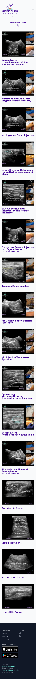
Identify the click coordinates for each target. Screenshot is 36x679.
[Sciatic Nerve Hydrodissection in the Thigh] (18, 417)
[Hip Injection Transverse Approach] (18, 341)
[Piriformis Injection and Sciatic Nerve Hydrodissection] (18, 453)
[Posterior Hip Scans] (18, 561)
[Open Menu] (33, 9)
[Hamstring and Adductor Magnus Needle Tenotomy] (18, 83)
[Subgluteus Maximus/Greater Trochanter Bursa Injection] (18, 378)
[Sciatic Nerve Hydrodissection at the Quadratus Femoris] (18, 44)
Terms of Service (8, 640)
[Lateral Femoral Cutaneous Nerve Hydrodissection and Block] (18, 154)
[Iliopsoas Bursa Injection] (18, 270)
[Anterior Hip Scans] (18, 492)
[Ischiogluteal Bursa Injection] (18, 119)
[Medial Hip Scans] (18, 527)
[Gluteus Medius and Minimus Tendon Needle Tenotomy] (18, 193)
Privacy (4, 633)
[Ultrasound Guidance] (16, 9)
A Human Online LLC (8, 666)
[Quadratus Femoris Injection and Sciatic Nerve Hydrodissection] (18, 231)
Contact (5, 637)
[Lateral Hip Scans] (18, 596)
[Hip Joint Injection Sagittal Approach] (18, 305)
